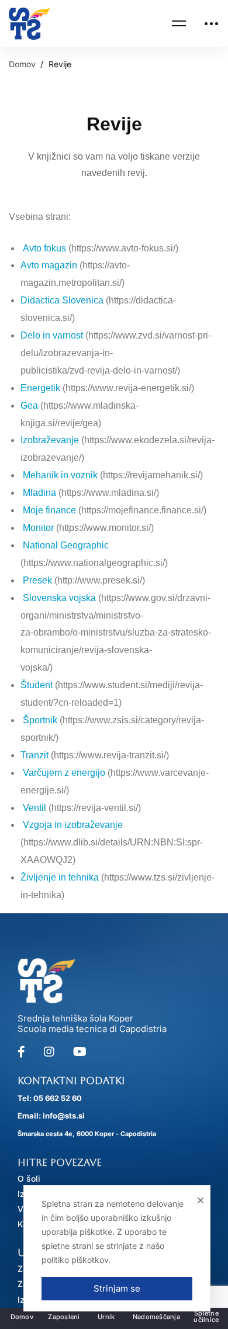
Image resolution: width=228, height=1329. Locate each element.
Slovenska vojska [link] (59, 598)
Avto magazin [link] (48, 265)
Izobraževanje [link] (49, 440)
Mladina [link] (39, 493)
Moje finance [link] (49, 510)
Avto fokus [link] (44, 248)
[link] (29, 24)
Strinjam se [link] (117, 1288)
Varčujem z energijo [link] (64, 773)
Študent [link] (36, 685)
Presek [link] (37, 580)
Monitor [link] (38, 528)
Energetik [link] (40, 388)
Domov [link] (22, 64)
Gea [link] (29, 405)
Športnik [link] (40, 720)
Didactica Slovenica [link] (61, 300)
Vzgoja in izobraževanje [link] (73, 825)
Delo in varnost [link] (52, 335)
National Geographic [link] (64, 545)
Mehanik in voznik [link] (59, 475)
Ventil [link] (34, 808)
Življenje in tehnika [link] (59, 877)
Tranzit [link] (34, 755)
